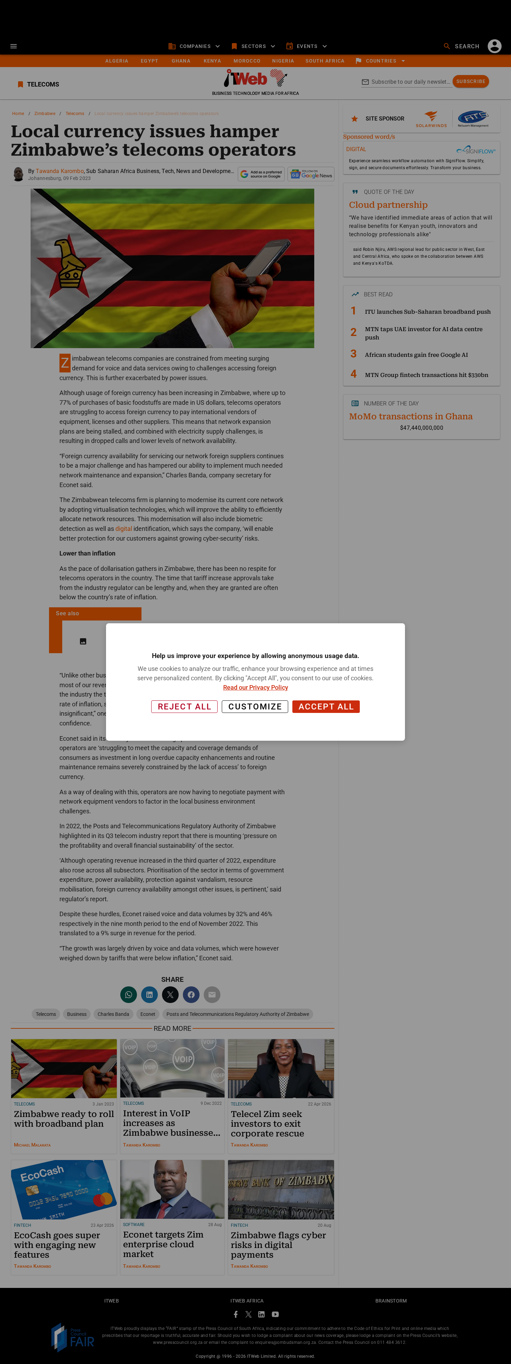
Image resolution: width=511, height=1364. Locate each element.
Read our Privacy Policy (255, 687)
